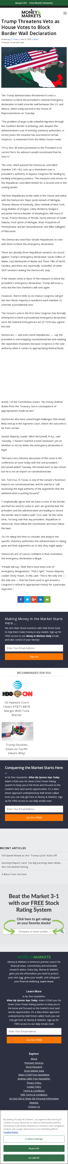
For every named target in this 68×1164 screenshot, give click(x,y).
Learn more (46, 981)
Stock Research (34, 1066)
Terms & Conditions (34, 1090)
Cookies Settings (34, 1138)
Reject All (34, 1148)
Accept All (34, 1157)
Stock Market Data (34, 1070)
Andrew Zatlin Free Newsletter (34, 1078)
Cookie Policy (34, 1086)
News (36, 39)
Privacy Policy (34, 1082)
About (34, 1058)
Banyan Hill (21, 3)
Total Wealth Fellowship (41, 3)
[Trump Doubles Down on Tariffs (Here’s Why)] (17, 731)
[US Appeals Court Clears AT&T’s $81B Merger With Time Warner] (17, 689)
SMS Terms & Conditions (33, 1094)
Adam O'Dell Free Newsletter (34, 1074)
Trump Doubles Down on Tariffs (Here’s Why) (17, 749)
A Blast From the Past (14, 874)
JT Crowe (14, 39)
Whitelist (33, 1102)
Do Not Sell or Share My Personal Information (34, 1098)
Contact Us (34, 1106)
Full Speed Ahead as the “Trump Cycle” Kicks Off (29, 855)
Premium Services (34, 1062)
